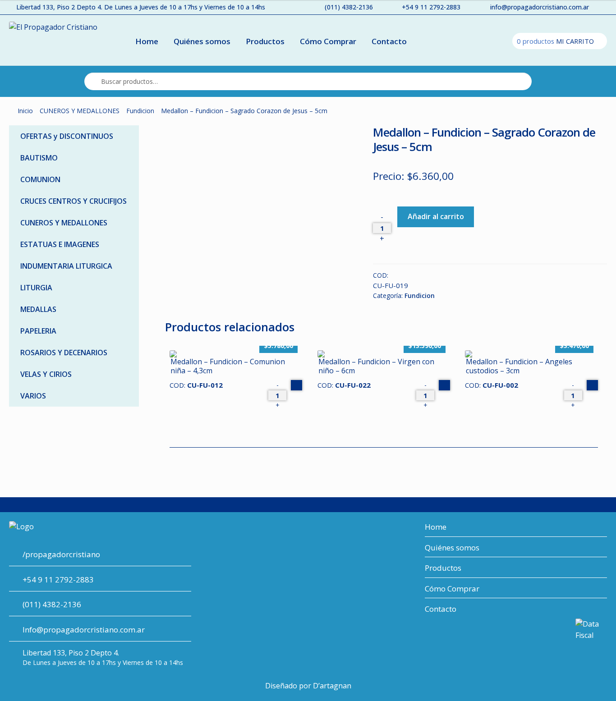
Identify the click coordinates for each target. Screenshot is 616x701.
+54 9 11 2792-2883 (431, 7)
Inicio (25, 110)
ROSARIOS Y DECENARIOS (63, 352)
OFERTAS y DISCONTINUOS (66, 136)
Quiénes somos (202, 41)
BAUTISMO (39, 158)
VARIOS (33, 396)
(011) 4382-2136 (349, 7)
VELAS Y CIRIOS (46, 374)
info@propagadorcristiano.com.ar (539, 7)
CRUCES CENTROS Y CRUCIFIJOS (73, 201)
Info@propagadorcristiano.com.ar (84, 629)
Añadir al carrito (436, 216)
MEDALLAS (38, 309)
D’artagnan (332, 686)
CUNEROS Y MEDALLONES (80, 110)
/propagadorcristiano (61, 554)
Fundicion (140, 110)
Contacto (389, 41)
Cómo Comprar (328, 41)
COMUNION (40, 179)
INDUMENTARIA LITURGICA (66, 266)
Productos (265, 41)
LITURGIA (36, 288)
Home (146, 41)
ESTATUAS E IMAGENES (59, 244)
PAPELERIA (38, 331)
